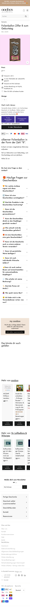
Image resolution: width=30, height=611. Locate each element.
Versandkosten (16, 123)
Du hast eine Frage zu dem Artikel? (11, 169)
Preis (3, 67)
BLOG (3, 540)
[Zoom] (27, 62)
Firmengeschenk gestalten (22, 119)
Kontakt (3, 532)
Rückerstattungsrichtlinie (9, 554)
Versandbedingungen (8, 560)
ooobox (14, 380)
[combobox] (15, 16)
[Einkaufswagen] (24, 10)
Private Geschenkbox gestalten (8, 119)
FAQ (2, 537)
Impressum (4, 546)
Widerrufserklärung (7, 557)
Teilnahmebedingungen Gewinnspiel (13, 563)
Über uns (4, 529)
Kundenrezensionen (7, 534)
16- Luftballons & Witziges (14, 434)
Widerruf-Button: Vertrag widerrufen (12, 566)
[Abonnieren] (24, 487)
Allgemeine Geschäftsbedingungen (12, 551)
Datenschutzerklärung (8, 549)
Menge (4, 96)
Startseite (4, 22)
